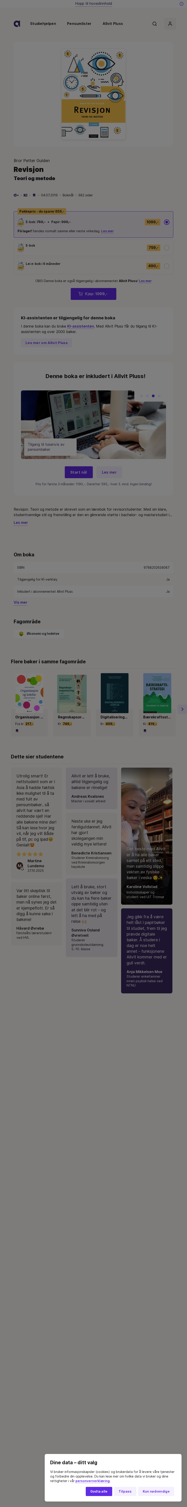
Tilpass (125, 1491)
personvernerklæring (92, 1481)
